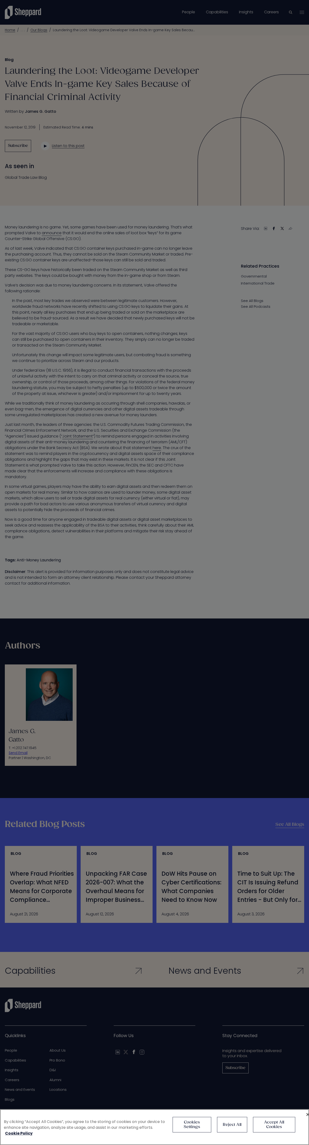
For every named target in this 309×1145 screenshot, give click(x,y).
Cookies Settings (192, 1124)
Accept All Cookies (274, 1124)
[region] (154, 1127)
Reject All (232, 1124)
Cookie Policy (19, 1133)
